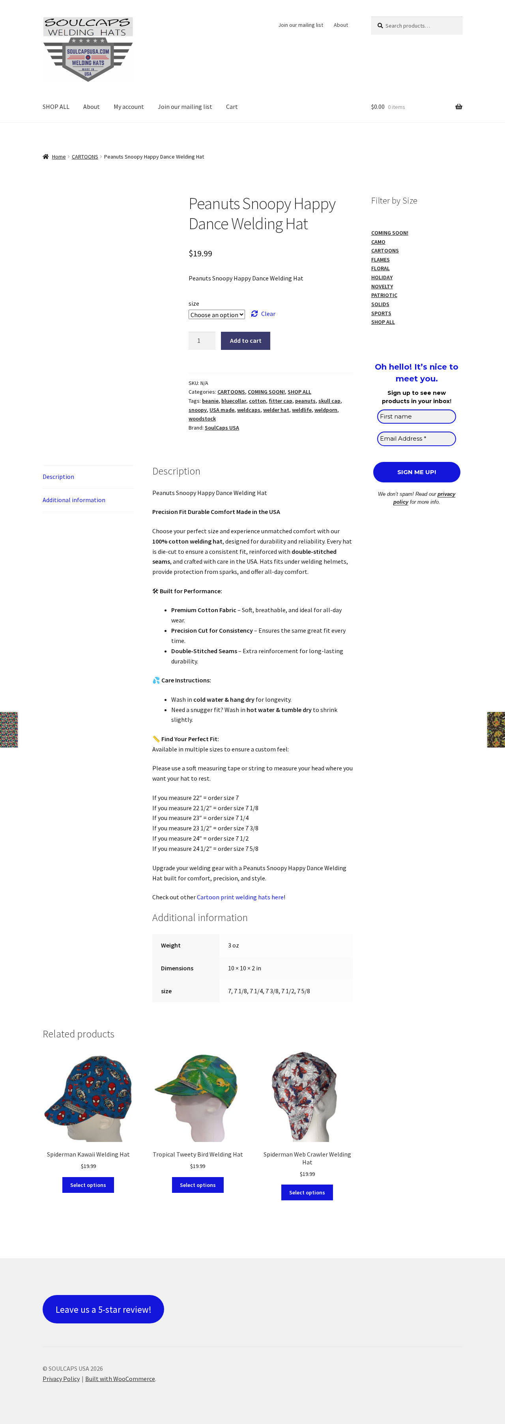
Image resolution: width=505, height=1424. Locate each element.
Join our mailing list (300, 24)
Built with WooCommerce (120, 1379)
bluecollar (233, 400)
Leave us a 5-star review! (104, 1309)
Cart (232, 106)
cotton (257, 400)
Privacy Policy (61, 1379)
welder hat (276, 409)
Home (59, 156)
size (194, 303)
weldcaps (248, 409)
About (341, 24)
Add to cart (246, 340)
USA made (221, 409)
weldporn (325, 409)
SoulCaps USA (222, 427)
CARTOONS (85, 156)
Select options (88, 1185)
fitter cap (280, 400)
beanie (210, 400)
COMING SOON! (266, 391)
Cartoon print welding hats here (240, 897)
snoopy (198, 409)
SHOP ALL (56, 106)
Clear (268, 314)
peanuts (305, 400)
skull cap (329, 400)
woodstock (202, 418)
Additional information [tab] (74, 500)
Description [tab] (58, 476)
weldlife (302, 409)
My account (129, 106)
